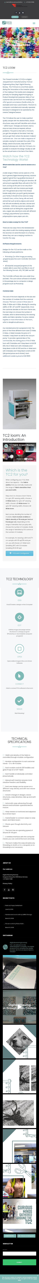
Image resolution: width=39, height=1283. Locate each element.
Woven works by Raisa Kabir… (14, 924)
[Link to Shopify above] (19, 972)
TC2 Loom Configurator (20, 553)
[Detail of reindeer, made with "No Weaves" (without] (19, 1111)
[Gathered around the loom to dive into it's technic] (19, 1215)
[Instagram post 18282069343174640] (19, 1146)
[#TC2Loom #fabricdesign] (19, 1076)
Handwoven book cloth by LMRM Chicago (18, 915)
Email (5, 1250)
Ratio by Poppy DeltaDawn (13, 905)
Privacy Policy (7, 883)
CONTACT (24, 17)
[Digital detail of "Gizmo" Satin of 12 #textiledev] (19, 1041)
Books (15, 16)
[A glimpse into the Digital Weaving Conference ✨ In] (19, 1007)
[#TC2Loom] (19, 1181)
